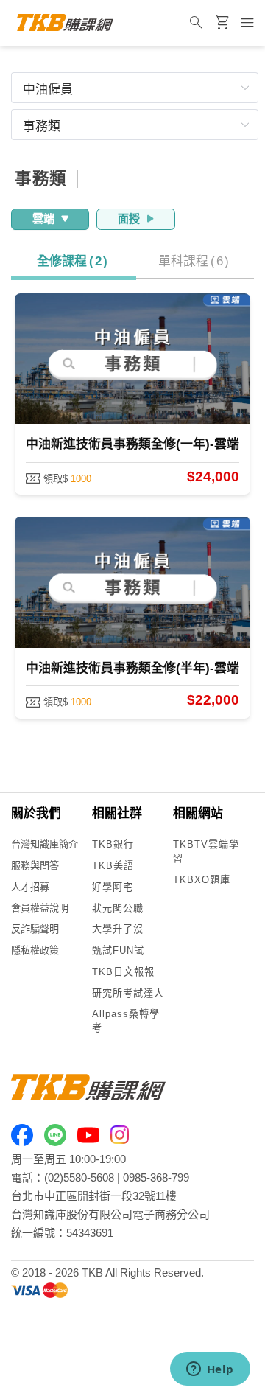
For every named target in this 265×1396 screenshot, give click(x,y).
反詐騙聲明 (35, 929)
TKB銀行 (113, 844)
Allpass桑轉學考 (126, 1020)
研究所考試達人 (128, 993)
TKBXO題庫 (201, 879)
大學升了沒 (118, 929)
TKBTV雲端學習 (206, 851)
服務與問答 (35, 865)
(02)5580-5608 (79, 1177)
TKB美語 (113, 865)
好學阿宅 (112, 887)
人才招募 (30, 887)
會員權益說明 (39, 908)
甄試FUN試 (118, 950)
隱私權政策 (35, 950)
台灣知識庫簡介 (44, 844)
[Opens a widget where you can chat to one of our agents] (209, 1370)
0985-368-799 (156, 1177)
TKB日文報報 (123, 971)
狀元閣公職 (118, 908)
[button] (134, 87)
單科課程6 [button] (193, 261)
